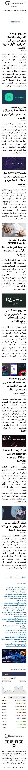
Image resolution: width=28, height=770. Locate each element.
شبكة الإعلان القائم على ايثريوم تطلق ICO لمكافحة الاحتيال (14, 526)
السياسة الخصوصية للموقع (19, 767)
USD (5, 697)
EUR (11, 697)
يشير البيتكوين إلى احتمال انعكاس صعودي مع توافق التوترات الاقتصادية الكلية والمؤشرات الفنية (14, 621)
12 (11, 577)
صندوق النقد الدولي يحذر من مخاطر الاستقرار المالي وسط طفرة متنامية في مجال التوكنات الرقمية (15, 632)
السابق (23, 577)
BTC (4, 674)
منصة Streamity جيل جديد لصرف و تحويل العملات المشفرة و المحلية (14, 178)
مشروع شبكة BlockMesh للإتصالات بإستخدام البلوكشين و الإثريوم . (14, 112)
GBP (23, 697)
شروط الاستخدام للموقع (8, 767)
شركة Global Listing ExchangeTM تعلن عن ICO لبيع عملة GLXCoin (14, 455)
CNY (17, 697)
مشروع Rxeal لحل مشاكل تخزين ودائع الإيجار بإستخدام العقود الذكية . (15, 315)
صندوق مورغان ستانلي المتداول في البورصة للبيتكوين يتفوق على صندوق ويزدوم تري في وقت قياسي (16, 589)
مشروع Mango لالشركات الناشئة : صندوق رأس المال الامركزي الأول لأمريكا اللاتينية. (14, 40)
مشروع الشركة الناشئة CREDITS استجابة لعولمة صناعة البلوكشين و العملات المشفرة (14, 247)
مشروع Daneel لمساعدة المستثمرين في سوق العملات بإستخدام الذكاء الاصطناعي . (14, 386)
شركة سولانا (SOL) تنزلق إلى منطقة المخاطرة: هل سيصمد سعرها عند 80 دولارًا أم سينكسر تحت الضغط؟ (14, 639)
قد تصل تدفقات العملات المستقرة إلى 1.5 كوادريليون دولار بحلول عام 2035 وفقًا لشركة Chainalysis (14, 614)
